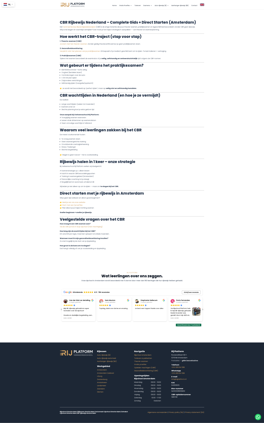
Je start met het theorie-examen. (73, 44)
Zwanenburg (102, 379)
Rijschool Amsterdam (142, 355)
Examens (146, 6)
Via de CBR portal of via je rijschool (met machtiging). (81, 226)
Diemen (100, 392)
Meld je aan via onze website (73, 202)
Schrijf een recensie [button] (191, 292)
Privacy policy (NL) (176, 412)
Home (114, 6)
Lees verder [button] (68, 318)
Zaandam (101, 389)
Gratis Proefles (124, 6)
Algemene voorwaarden (157, 412)
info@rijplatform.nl (178, 379)
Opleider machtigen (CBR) (145, 367)
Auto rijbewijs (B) (161, 6)
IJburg (99, 376)
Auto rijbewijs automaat (106, 358)
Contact (194, 6)
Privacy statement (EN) (194, 412)
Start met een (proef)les (72, 205)
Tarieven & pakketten (143, 358)
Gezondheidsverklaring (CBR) (146, 371)
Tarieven (137, 6)
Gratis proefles (140, 364)
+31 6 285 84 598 (178, 367)
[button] (202, 309)
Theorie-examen (141, 361)
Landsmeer (101, 385)
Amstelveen (102, 382)
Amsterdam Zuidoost (105, 373)
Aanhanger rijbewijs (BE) (180, 6)
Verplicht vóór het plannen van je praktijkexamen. (80, 51)
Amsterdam (102, 370)
